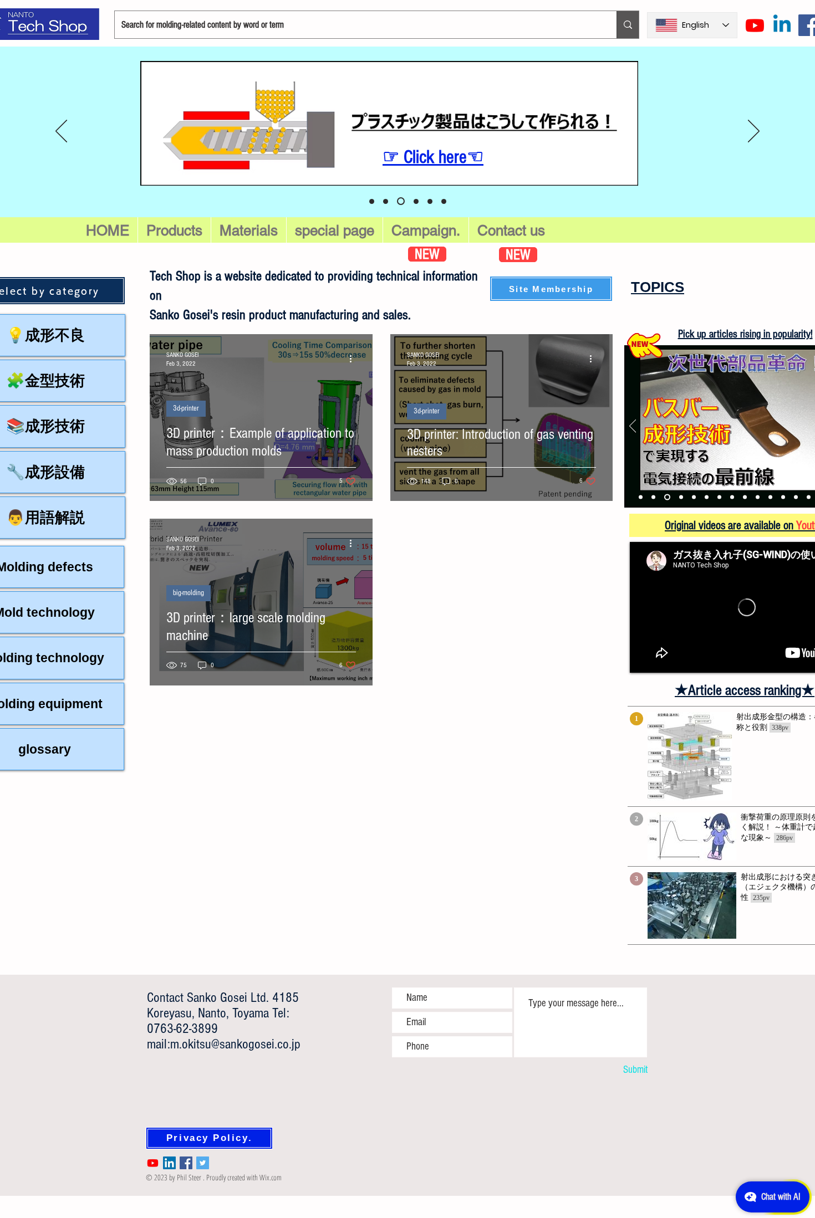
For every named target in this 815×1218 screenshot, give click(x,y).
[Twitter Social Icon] (202, 1162)
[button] (335, 230)
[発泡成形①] (694, 497)
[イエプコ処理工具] (758, 497)
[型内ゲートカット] (641, 497)
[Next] (754, 132)
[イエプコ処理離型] (770, 497)
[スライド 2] (416, 201)
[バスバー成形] (667, 497)
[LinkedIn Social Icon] (169, 1162)
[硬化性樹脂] (732, 497)
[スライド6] (371, 201)
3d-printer (186, 408)
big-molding (188, 592)
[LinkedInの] (782, 25)
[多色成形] (681, 497)
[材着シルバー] (796, 497)
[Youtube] (755, 25)
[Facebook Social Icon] (186, 1162)
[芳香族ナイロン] (809, 497)
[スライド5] (385, 201)
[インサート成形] (783, 497)
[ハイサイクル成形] (745, 497)
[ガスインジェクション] (653, 497)
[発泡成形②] (707, 497)
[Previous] (61, 132)
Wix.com (270, 1177)
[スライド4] (443, 201)
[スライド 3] (429, 201)
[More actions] (354, 358)
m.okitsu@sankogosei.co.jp (235, 1044)
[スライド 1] (401, 201)
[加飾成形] (719, 497)
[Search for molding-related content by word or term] (628, 24)
